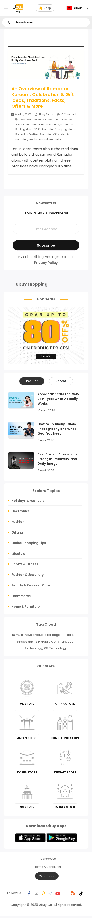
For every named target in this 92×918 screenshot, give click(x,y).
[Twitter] (36, 893)
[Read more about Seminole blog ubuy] (17, 8)
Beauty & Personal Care (30, 585)
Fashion (17, 521)
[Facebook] (29, 893)
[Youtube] (57, 893)
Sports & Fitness (24, 564)
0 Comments (69, 114)
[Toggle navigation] (6, 8)
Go (8, 22)
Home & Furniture (25, 606)
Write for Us (46, 876)
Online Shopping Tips (28, 543)
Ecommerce (21, 596)
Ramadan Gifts (49, 134)
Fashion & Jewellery (27, 574)
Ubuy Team (46, 114)
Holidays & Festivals (27, 500)
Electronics (20, 511)
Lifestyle (18, 553)
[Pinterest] (43, 893)
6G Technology (55, 648)
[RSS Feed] (73, 893)
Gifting (17, 532)
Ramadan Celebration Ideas (41, 124)
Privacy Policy (46, 262)
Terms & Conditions (48, 867)
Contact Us (48, 859)
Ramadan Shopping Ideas (58, 129)
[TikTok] (81, 893)
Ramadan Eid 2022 (32, 119)
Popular (32, 381)
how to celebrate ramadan (45, 139)
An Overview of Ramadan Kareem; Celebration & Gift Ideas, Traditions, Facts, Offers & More (42, 97)
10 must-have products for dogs (36, 635)
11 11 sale (67, 635)
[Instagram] (50, 893)
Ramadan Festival (27, 134)
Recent (61, 381)
